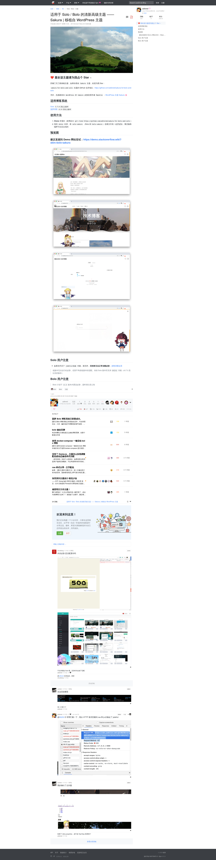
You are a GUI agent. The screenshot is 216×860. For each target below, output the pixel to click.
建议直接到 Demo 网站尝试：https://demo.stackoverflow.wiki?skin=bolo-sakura (152, 35)
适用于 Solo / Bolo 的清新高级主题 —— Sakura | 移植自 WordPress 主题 (92, 501)
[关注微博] (54, 856)
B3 (63, 9)
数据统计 (63, 852)
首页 (51, 9)
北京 (145, 13)
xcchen (59, 689)
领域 (57, 9)
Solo (68, 9)
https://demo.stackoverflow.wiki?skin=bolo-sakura (85, 141)
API (51, 852)
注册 (60, 533)
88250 (61, 717)
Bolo (72, 9)
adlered (52, 396)
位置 (73, 402)
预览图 (140, 32)
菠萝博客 (54, 109)
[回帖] (127, 17)
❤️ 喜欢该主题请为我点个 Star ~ (149, 23)
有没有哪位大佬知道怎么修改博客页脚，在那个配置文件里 (68, 433)
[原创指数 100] (85, 457)
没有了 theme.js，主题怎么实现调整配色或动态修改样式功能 (68, 455)
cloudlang (60, 550)
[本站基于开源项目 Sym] (51, 856)
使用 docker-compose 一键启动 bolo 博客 (68, 441)
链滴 (164, 852)
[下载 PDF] (131, 17)
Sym (160, 856)
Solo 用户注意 (143, 38)
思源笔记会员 (82, 852)
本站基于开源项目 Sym (90, 3)
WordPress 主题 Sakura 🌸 (116, 95)
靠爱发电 (72, 852)
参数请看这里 (116, 366)
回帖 (141, 17)
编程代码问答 (108, 3)
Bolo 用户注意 (143, 41)
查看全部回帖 (91, 841)
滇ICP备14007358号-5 (151, 856)
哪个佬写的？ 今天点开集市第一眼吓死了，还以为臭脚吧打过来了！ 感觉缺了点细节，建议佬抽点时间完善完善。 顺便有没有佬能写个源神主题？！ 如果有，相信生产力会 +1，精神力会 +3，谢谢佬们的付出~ (69, 493)
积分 (161, 17)
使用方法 (141, 29)
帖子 (151, 17)
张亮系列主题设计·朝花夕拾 (64, 478)
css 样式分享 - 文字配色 (63, 467)
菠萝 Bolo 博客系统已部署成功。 (67, 418)
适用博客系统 (142, 26)
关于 (68, 533)
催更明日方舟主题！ (61, 489)
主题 (76, 9)
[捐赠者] (54, 409)
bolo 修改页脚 (58, 429)
